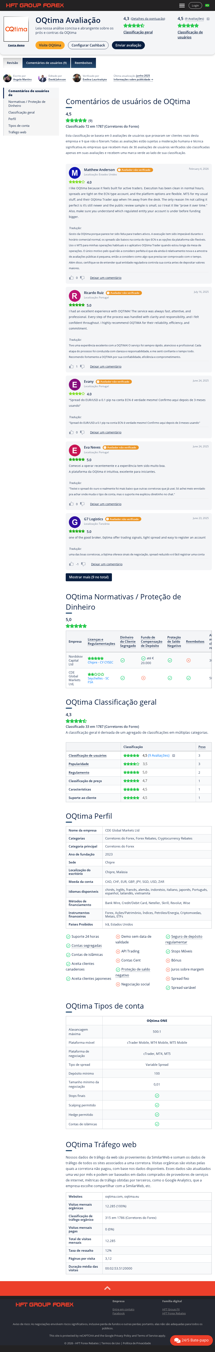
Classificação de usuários (190, 35)
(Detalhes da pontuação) (148, 19)
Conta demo (16, 45)
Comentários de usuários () (46, 63)
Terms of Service (147, 1335)
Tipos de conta (18, 126)
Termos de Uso (110, 1343)
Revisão (12, 63)
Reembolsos (83, 63)
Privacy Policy (122, 1335)
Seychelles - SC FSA (98, 680)
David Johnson (57, 79)
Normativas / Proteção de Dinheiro (26, 104)
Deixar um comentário (105, 278)
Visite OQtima (50, 45)
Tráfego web (17, 132)
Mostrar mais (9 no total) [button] (89, 577)
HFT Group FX (171, 1309)
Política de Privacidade (137, 1343)
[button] (207, 5)
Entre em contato (123, 1309)
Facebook (119, 1313)
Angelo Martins (22, 79)
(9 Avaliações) (159, 755)
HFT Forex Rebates (174, 1313)
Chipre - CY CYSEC (100, 662)
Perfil (12, 119)
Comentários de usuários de (28, 93)
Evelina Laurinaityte (95, 79)
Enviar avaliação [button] (128, 45)
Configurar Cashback (88, 45)
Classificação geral (138, 32)
